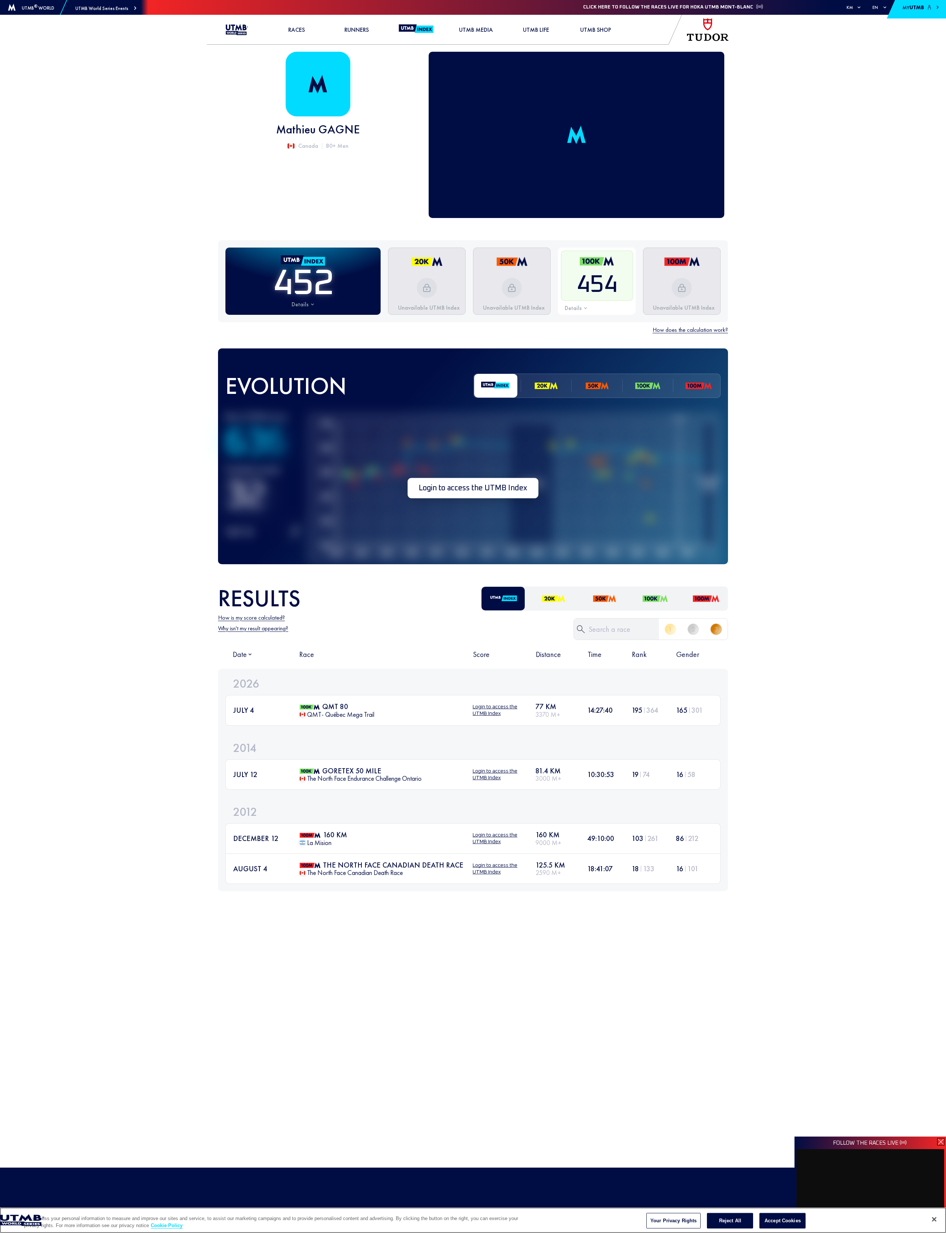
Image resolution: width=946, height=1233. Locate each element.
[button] (105, 8)
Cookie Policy (167, 1225)
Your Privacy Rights (673, 1220)
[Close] (934, 1219)
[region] (473, 1220)
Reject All (730, 1220)
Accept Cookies (783, 1220)
